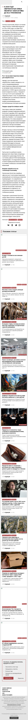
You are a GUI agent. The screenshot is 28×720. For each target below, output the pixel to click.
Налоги (20, 354)
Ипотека (19, 284)
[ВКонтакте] (8, 225)
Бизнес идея (20, 318)
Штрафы (24, 638)
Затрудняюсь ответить (11, 669)
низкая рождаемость (21, 250)
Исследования (22, 424)
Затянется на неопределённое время (13, 674)
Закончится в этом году (11, 667)
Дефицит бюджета (21, 390)
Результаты (21, 678)
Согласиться (14, 717)
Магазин (24, 604)
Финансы (20, 219)
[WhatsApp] (19, 225)
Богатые (8, 21)
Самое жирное (7, 688)
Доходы (13, 21)
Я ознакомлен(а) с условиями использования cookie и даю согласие (14, 714)
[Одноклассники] (12, 225)
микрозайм (23, 460)
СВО (3, 693)
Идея (25, 318)
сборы (24, 354)
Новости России (7, 287)
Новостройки (23, 532)
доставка (24, 568)
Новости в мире (13, 219)
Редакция (7, 16)
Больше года (8, 671)
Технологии (6, 691)
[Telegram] (16, 225)
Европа (19, 638)
